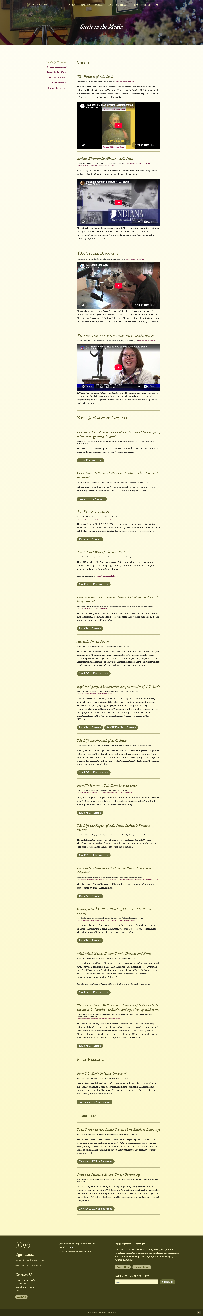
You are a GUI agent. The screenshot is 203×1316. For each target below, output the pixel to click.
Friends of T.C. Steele (98, 1312)
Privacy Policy (112, 1312)
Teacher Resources (58, 77)
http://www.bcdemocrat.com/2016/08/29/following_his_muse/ (94, 608)
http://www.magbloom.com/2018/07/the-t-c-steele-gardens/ (94, 519)
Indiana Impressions (57, 88)
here (71, 1247)
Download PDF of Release (94, 1102)
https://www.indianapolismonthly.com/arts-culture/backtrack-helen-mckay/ (98, 1018)
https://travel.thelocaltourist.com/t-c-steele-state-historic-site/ (94, 693)
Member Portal (22, 1265)
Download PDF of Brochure (95, 1161)
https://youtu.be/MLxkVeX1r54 (147, 341)
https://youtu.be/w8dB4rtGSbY (125, 82)
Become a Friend (23, 1260)
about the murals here (107, 575)
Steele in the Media (57, 72)
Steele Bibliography (57, 66)
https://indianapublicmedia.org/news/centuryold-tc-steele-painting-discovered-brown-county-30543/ (106, 920)
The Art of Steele (39, 1265)
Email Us (21, 1297)
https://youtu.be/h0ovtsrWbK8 (135, 259)
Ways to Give (38, 1260)
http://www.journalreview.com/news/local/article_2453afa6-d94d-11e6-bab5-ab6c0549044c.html (104, 792)
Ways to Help (122, 1267)
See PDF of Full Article (93, 584)
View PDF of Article (92, 499)
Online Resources (58, 82)
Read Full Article (90, 460)
